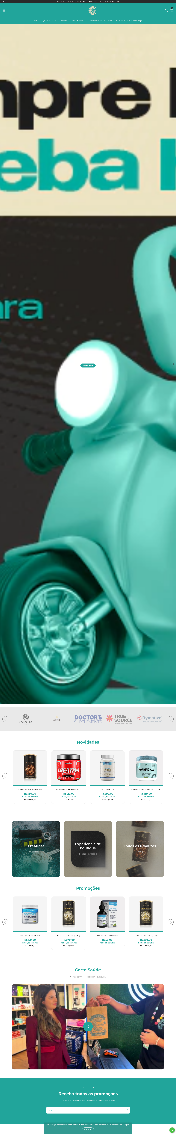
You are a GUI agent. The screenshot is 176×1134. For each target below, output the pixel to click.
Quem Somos (49, 21)
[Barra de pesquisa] (166, 10)
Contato (63, 21)
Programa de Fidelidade (101, 21)
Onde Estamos (78, 21)
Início (36, 21)
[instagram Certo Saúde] (3, 2)
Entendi (88, 1130)
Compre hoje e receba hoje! (129, 21)
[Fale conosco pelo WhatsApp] (172, 1130)
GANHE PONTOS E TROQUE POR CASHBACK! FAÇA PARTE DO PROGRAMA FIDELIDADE (88, 2)
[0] (171, 11)
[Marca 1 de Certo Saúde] (25, 719)
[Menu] (4, 10)
